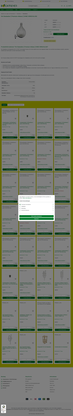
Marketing (23, 208)
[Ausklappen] (53, 204)
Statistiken (23, 206)
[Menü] (5, 405)
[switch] (20, 206)
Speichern (36, 218)
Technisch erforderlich (26, 204)
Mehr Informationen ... (27, 198)
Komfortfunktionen (25, 210)
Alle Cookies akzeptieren (36, 216)
